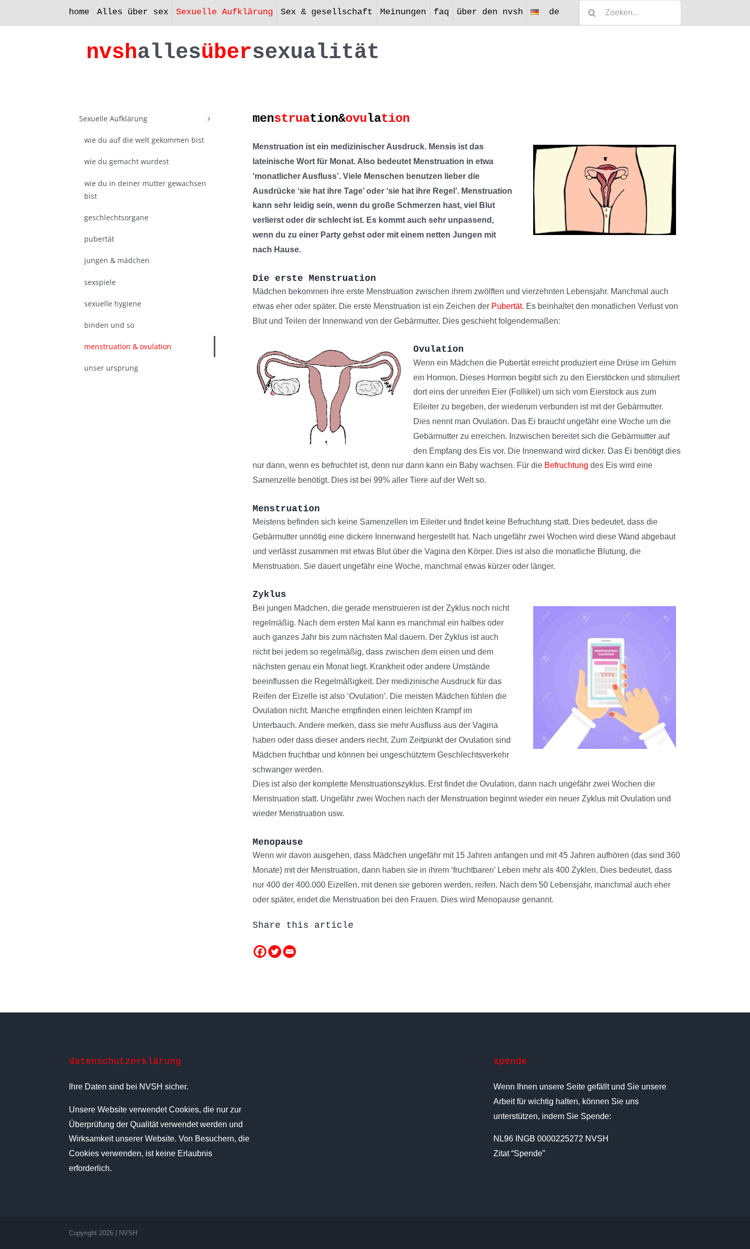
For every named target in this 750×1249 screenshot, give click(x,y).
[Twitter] (274, 951)
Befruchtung (566, 465)
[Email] (289, 951)
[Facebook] (260, 951)
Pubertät (506, 306)
